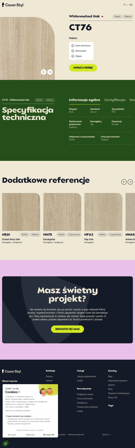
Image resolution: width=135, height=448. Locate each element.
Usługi (80, 371)
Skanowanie (80, 51)
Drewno (49, 376)
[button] (5, 443)
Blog (110, 376)
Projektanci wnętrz (85, 394)
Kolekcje (50, 371)
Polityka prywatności (76, 435)
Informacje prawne (58, 435)
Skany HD (112, 397)
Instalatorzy (82, 403)
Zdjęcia (78, 56)
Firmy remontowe (85, 398)
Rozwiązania (84, 389)
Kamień (49, 380)
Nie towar (12, 435)
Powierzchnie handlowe (87, 407)
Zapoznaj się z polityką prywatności (18, 411)
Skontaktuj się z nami (67, 329)
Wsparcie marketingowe (118, 393)
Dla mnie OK (48, 435)
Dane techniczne (82, 45)
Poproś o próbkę (83, 68)
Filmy (110, 389)
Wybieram (30, 435)
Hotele (80, 411)
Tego (111, 406)
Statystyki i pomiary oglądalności (19, 424)
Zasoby (112, 371)
